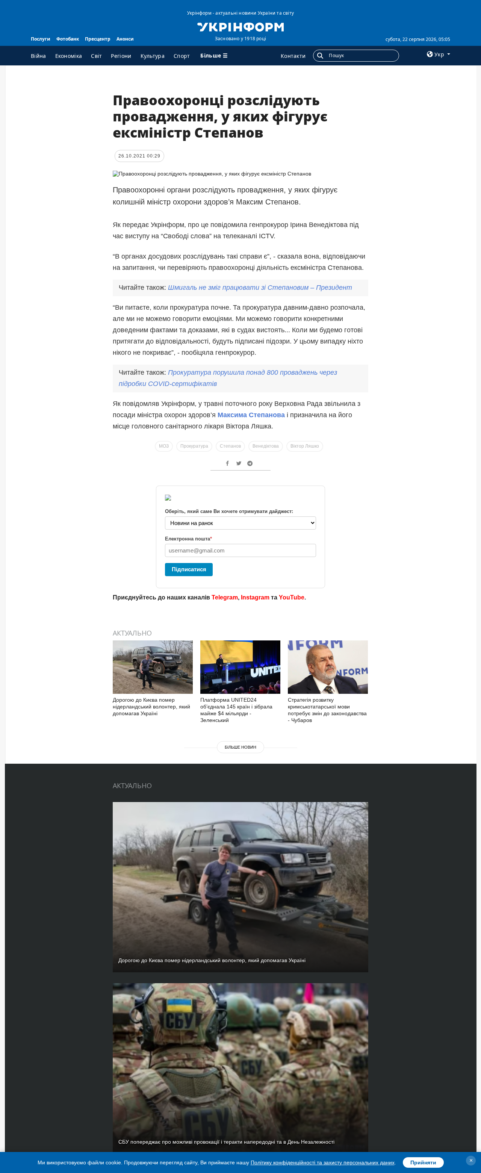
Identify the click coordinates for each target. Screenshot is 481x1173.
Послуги (40, 39)
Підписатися (189, 569)
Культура (153, 55)
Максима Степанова (251, 415)
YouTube (291, 597)
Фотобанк (67, 39)
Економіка (68, 55)
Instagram (255, 597)
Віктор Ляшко (304, 446)
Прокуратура (194, 446)
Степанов (230, 446)
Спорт (182, 55)
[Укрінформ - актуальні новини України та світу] (240, 26)
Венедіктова (266, 446)
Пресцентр (97, 39)
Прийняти (423, 1162)
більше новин (240, 747)
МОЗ (164, 446)
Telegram (225, 597)
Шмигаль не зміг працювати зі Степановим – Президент (260, 287)
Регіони (121, 55)
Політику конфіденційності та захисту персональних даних (323, 1162)
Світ (96, 55)
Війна (38, 55)
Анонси (125, 39)
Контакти (293, 55)
